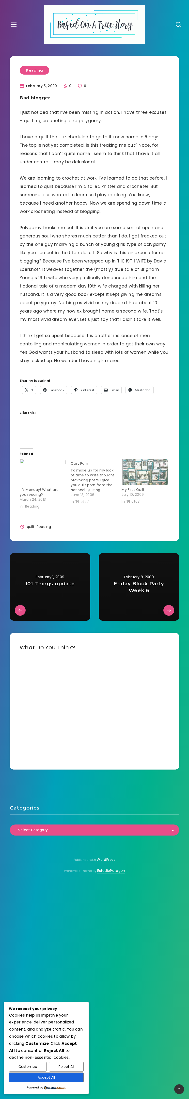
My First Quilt (133, 489)
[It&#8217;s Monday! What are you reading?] (43, 472)
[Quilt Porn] (96, 481)
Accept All (46, 1077)
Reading (34, 70)
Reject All (66, 1066)
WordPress (106, 859)
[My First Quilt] (145, 472)
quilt (31, 526)
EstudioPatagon (111, 870)
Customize (27, 1066)
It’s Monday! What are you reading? (39, 492)
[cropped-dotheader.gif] (94, 24)
